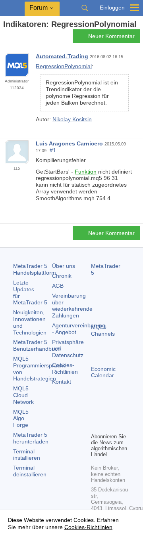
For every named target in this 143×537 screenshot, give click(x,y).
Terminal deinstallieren (29, 471)
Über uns (63, 266)
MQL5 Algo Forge (21, 418)
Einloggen (112, 8)
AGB (58, 286)
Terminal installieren (26, 454)
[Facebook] (95, 413)
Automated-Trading (62, 56)
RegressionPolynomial (64, 66)
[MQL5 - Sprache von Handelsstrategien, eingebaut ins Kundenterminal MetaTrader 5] (12, 8)
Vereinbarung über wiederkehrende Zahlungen (72, 305)
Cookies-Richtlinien (65, 368)
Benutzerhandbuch (37, 345)
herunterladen (30, 438)
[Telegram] (108, 413)
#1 (53, 150)
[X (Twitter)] (121, 413)
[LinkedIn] (108, 425)
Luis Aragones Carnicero (69, 143)
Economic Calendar (103, 372)
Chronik (62, 276)
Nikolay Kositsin (72, 119)
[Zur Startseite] (5, 38)
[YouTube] (95, 425)
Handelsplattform (34, 269)
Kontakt (61, 381)
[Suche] (84, 8)
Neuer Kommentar (111, 36)
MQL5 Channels (103, 330)
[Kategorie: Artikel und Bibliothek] (15, 38)
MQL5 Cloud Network (23, 395)
